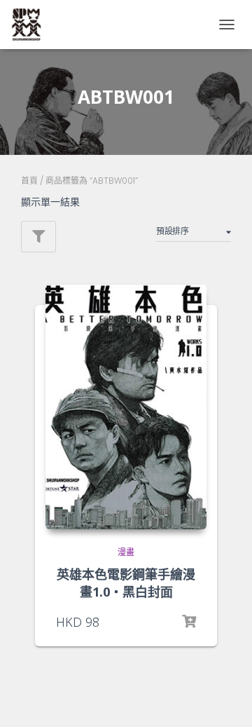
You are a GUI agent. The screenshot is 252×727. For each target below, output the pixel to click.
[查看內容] (189, 622)
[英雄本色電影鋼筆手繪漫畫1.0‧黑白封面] (126, 406)
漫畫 (126, 552)
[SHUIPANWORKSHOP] (31, 24)
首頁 (29, 180)
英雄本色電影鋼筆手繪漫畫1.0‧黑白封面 (126, 583)
